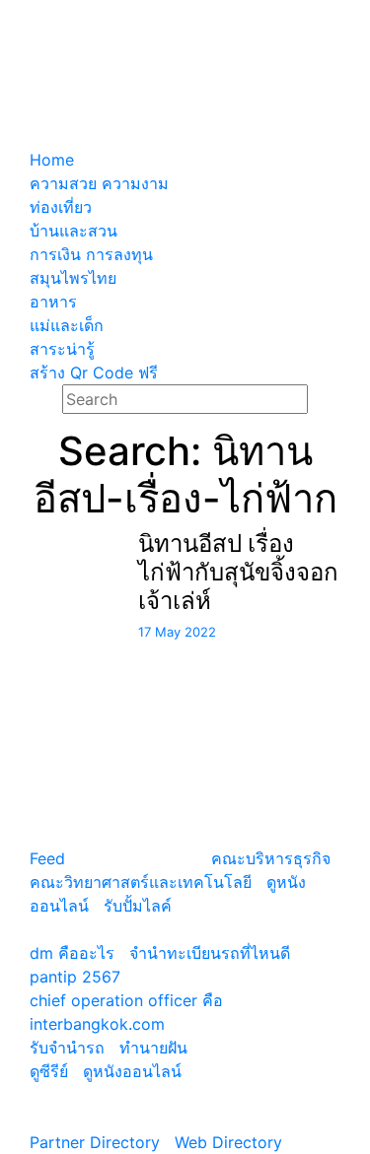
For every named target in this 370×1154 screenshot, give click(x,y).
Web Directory (228, 1142)
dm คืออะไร (72, 953)
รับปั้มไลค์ (138, 906)
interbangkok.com (97, 1024)
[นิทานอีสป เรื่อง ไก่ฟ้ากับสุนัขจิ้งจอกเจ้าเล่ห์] (61, 542)
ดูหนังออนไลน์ (132, 1071)
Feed (47, 858)
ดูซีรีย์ (49, 1071)
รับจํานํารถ (67, 1047)
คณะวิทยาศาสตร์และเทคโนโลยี (141, 882)
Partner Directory (95, 1142)
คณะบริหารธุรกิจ (271, 858)
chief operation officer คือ (126, 1000)
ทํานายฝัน (153, 1047)
